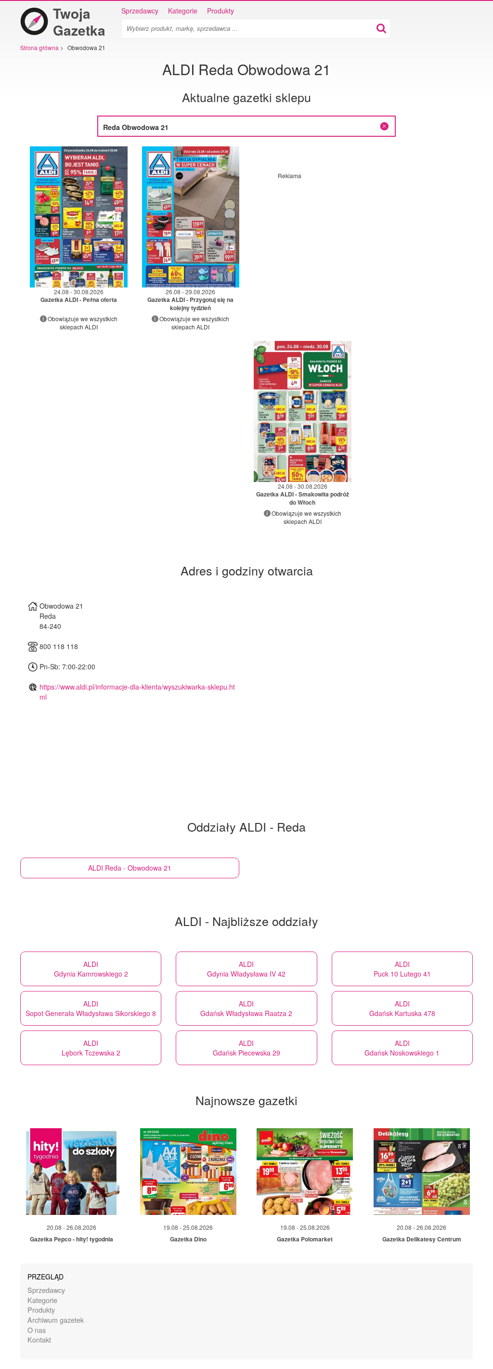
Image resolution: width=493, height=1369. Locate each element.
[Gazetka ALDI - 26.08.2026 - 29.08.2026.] (191, 216)
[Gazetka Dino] (188, 1171)
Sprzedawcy (139, 10)
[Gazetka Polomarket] (305, 1171)
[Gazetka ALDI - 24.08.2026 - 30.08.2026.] (79, 216)
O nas (36, 1330)
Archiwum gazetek (55, 1320)
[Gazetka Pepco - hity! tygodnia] (71, 1171)
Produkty (220, 10)
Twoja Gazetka (79, 22)
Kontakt (39, 1339)
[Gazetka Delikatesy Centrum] (422, 1171)
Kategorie (182, 10)
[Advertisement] (359, 247)
